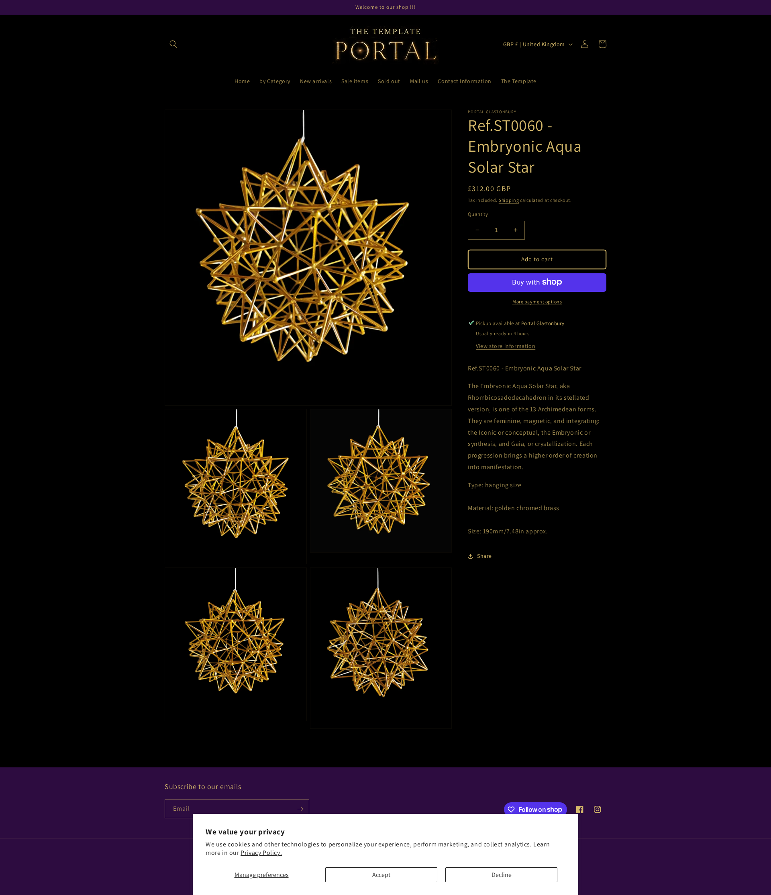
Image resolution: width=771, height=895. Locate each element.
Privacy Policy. (261, 852)
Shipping (509, 200)
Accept (381, 875)
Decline (502, 875)
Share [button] (484, 555)
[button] (173, 44)
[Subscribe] (300, 808)
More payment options (537, 301)
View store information (505, 345)
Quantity (478, 214)
